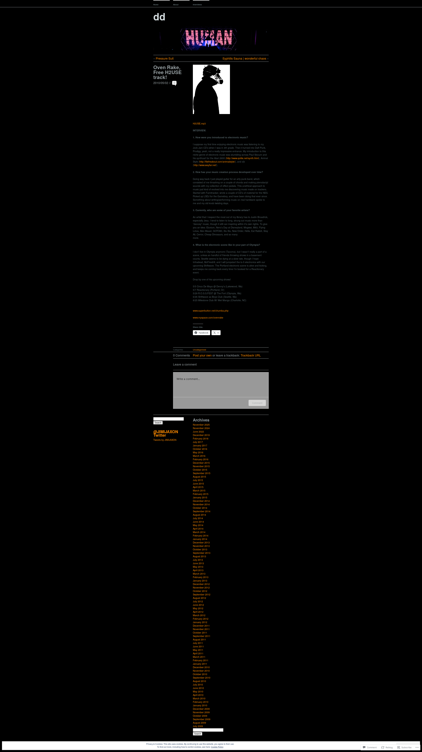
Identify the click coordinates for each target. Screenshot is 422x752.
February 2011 (200, 660)
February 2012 (200, 618)
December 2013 (201, 542)
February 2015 (200, 494)
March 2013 (199, 573)
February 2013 (200, 577)
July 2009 (198, 726)
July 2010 (198, 684)
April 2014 (198, 528)
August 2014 (199, 514)
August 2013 (199, 556)
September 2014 (201, 511)
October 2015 (200, 469)
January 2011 (200, 663)
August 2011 (199, 639)
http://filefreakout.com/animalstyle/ (217, 161)
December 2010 (201, 667)
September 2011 (201, 636)
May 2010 (198, 691)
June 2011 (198, 646)
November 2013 (201, 546)
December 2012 (201, 584)
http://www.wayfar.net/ (205, 165)
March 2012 (199, 615)
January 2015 (200, 497)
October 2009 (200, 715)
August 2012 (199, 598)
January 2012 (200, 622)
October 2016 (200, 449)
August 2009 (199, 722)
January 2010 (200, 705)
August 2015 (199, 476)
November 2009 (201, 712)
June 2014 (198, 521)
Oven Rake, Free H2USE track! (167, 72)
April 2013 (198, 570)
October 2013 (200, 549)
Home (155, 4)
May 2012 (198, 608)
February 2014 (200, 535)
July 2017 (198, 442)
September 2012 (201, 594)
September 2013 (201, 552)
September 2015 (201, 473)
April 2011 (198, 653)
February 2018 (200, 438)
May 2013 (198, 566)
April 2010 (198, 695)
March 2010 (199, 698)
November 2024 (201, 428)
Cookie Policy (217, 746)
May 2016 (198, 452)
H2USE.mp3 (199, 123)
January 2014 (200, 539)
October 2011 (200, 632)
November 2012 (201, 587)
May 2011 (198, 650)
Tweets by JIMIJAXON (164, 439)
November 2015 (201, 466)
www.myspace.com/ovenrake (208, 317)
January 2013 (200, 580)
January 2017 (200, 445)
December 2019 (201, 435)
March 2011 (199, 656)
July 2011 (198, 643)
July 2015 (198, 480)
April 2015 (198, 487)
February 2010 (200, 701)
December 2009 (201, 708)
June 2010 (198, 688)
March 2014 (199, 532)
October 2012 (200, 591)
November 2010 (201, 670)
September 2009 (201, 719)
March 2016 (199, 455)
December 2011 (201, 625)
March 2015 (199, 490)
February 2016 (200, 459)
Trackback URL (251, 355)
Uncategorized (199, 349)
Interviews (197, 4)
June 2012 (198, 604)
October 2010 (200, 674)
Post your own (202, 355)
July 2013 (198, 559)
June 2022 (198, 431)
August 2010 (199, 681)
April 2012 (198, 611)
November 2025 (201, 424)
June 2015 (198, 483)
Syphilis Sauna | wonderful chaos (244, 58)
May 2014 (198, 525)
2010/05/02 (160, 83)
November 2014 (201, 504)
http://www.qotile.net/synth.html (242, 158)
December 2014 (201, 500)
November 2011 (201, 629)
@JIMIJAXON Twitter (165, 433)
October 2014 (200, 507)
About (176, 4)
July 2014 (198, 518)
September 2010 (201, 677)
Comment (257, 402)
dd (159, 16)
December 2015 (201, 462)
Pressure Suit (165, 58)
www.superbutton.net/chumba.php (210, 310)
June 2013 (198, 563)
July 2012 (198, 601)
